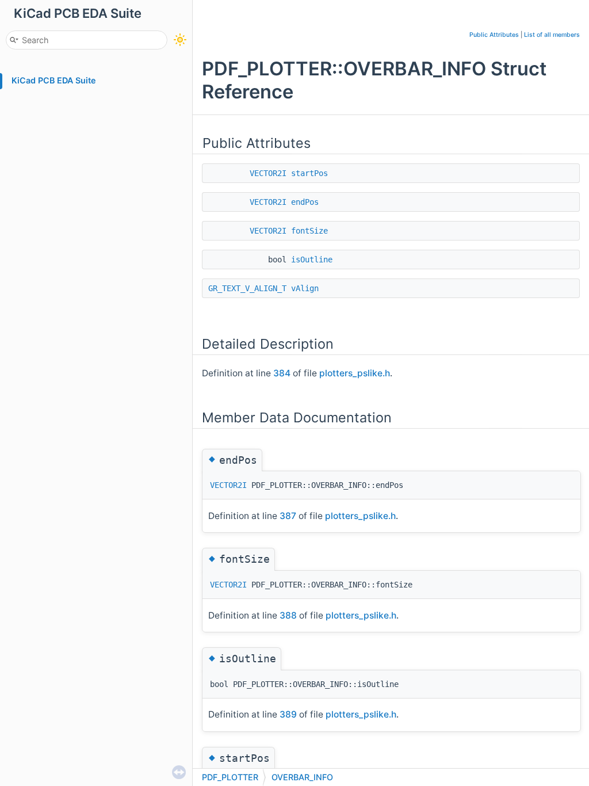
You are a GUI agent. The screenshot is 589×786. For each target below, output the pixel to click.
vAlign (305, 288)
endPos (305, 202)
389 (288, 714)
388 (288, 615)
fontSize (309, 230)
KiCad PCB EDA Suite (54, 80)
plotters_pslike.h (354, 373)
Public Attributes (494, 35)
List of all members (552, 35)
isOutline (311, 259)
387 (288, 515)
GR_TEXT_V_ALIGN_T (247, 288)
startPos (309, 173)
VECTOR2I (268, 173)
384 (281, 373)
